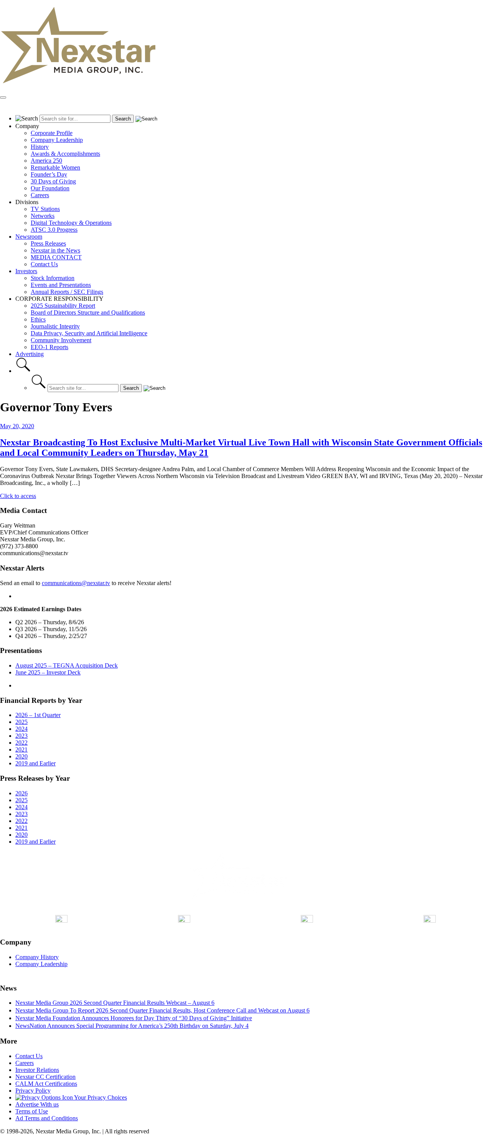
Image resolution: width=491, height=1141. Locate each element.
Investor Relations (37, 1070)
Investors (26, 271)
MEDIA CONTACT (56, 257)
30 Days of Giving (53, 181)
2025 (21, 722)
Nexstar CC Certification (45, 1076)
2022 (21, 742)
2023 (21, 735)
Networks (42, 216)
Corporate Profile (51, 133)
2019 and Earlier (35, 763)
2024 (21, 728)
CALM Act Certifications (46, 1083)
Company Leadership (57, 140)
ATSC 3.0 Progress (54, 229)
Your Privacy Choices (100, 1097)
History (40, 146)
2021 (21, 749)
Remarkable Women (55, 167)
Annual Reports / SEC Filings (67, 292)
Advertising (29, 354)
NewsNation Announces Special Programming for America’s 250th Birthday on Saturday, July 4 (132, 1025)
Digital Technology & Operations (71, 222)
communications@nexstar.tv (76, 583)
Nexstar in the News (55, 250)
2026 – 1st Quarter (38, 715)
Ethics (38, 319)
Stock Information (52, 278)
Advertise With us (37, 1104)
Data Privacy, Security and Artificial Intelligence (89, 333)
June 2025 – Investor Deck (48, 672)
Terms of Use (31, 1111)
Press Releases (48, 243)
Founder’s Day (49, 174)
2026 (21, 793)
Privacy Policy (33, 1090)
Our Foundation (50, 188)
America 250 (46, 160)
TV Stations (45, 209)
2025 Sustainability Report (63, 305)
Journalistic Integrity (55, 326)
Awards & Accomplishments (65, 153)
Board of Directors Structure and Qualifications (88, 312)
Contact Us (44, 264)
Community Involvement (61, 340)
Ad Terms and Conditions (46, 1118)
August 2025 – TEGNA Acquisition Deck (66, 665)
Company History (37, 957)
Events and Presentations (61, 285)
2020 (21, 756)
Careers (40, 195)
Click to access (18, 496)
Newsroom (28, 236)
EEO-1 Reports (49, 347)
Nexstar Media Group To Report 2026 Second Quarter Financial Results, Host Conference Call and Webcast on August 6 (162, 1010)
